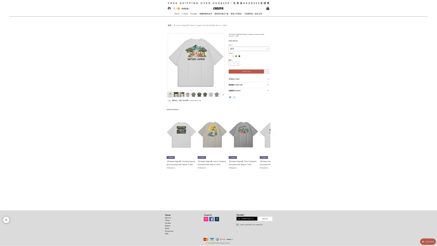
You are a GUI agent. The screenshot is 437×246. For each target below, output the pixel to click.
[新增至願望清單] (267, 71)
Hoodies (168, 223)
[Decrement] (230, 64)
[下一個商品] (273, 134)
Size (231, 45)
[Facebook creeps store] (211, 219)
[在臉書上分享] (230, 97)
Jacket (167, 228)
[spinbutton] (233, 64)
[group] (218, 143)
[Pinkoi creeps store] (217, 219)
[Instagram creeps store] (206, 219)
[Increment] (237, 64)
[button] (267, 8)
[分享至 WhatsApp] (234, 97)
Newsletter (240, 215)
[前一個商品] (164, 134)
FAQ (166, 234)
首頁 (169, 25)
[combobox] (249, 49)
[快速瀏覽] (182, 134)
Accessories (169, 231)
